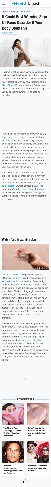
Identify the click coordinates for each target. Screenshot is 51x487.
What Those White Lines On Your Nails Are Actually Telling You (36, 432)
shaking (15, 278)
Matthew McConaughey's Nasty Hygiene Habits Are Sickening (12, 469)
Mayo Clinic (8, 85)
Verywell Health (10, 281)
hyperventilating (29, 340)
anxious (6, 140)
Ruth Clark (8, 33)
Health (5, 11)
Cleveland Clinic (25, 189)
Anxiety (29, 11)
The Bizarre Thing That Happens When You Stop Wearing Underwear (12, 432)
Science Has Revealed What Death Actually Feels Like (37, 468)
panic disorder (9, 185)
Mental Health (17, 11)
